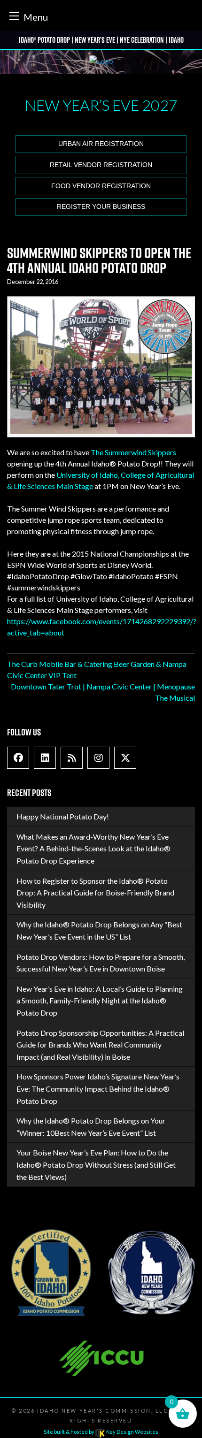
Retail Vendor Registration (101, 164)
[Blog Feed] (72, 757)
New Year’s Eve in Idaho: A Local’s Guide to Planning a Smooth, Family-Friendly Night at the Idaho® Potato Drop (99, 1000)
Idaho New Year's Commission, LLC (102, 1410)
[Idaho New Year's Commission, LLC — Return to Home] (101, 62)
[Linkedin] (45, 757)
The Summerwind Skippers (133, 452)
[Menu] (14, 16)
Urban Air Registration (101, 143)
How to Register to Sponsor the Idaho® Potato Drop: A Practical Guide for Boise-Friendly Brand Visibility (95, 892)
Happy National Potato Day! (62, 816)
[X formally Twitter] (125, 757)
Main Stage (74, 486)
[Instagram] (98, 757)
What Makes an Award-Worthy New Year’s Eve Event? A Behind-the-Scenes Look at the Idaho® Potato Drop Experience (93, 848)
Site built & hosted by (101, 1432)
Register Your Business (101, 206)
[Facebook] (18, 757)
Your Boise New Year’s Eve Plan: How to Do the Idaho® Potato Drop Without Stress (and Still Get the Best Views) (96, 1164)
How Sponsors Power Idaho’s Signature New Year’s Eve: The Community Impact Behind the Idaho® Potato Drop (97, 1088)
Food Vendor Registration (101, 186)
